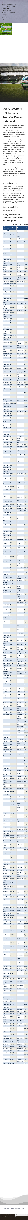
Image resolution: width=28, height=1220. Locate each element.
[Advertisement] (14, 49)
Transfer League (14, 1208)
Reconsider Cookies (21, 1215)
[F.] (6, 28)
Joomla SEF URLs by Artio (6, 1067)
